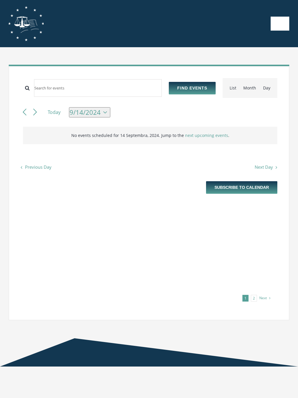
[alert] (150, 135)
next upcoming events (206, 135)
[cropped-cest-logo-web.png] (26, 8)
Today (54, 112)
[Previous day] (25, 112)
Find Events (192, 88)
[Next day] (35, 112)
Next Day (264, 167)
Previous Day (38, 167)
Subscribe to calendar (241, 187)
